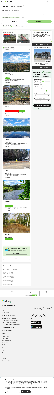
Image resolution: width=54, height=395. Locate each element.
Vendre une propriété (8, 305)
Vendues (19, 6)
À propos (4, 348)
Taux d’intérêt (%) (37, 88)
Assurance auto (5, 362)
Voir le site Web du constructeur (42, 67)
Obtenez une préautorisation (43, 105)
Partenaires (5, 358)
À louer (12, 6)
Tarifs (3, 310)
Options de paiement (6, 312)
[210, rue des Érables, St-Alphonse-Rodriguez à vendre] (16, 95)
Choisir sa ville (5, 344)
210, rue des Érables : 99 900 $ (8, 275)
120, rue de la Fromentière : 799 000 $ (10, 269)
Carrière (3, 352)
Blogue (4, 333)
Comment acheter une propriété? (9, 318)
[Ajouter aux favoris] (27, 73)
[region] (27, 386)
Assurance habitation (6, 360)
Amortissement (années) (38, 93)
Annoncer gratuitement (7, 330)
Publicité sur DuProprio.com (8, 354)
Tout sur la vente (5, 336)
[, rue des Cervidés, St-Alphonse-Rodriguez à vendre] (16, 128)
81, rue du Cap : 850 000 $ (8, 272)
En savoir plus (42, 38)
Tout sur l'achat (5, 338)
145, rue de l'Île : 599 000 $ (8, 280)
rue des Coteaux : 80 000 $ (8, 284)
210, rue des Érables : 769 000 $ (8, 277)
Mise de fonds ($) (37, 84)
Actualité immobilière (6, 340)
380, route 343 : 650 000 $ (8, 282)
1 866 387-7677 (37, 308)
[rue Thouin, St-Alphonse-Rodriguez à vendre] (16, 62)
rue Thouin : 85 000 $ (7, 271)
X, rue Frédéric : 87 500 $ (7, 279)
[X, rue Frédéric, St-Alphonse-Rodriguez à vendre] (16, 159)
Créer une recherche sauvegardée (9, 322)
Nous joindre (34, 305)
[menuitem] (16, 309)
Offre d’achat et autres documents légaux (11, 324)
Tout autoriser (25, 391)
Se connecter (50, 1)
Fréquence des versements (39, 98)
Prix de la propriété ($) (38, 79)
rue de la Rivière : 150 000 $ (8, 281)
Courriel (48, 308)
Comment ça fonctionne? (7, 308)
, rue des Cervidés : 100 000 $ (8, 276)
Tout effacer (23, 17)
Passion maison (5, 342)
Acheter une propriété (8, 315)
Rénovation (4, 367)
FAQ (3, 350)
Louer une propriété (8, 327)
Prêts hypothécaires (6, 365)
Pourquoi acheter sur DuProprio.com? (10, 320)
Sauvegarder (16, 253)
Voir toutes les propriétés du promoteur (42, 64)
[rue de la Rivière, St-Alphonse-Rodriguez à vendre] (16, 190)
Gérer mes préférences (12, 391)
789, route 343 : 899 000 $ (8, 273)
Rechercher (38, 21)
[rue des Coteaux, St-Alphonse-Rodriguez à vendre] (16, 223)
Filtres (13, 21)
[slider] (44, 81)
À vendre (5, 6)
